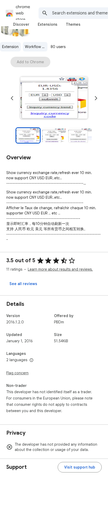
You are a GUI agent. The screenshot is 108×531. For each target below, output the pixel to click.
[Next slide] (96, 98)
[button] (54, 98)
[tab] (21, 24)
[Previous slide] (12, 98)
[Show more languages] (31, 360)
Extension (10, 46)
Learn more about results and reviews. (60, 269)
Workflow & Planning (36, 46)
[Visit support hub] (80, 467)
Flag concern (17, 373)
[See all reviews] (23, 283)
